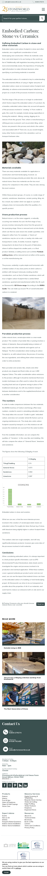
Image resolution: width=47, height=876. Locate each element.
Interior (4, 798)
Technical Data (30, 818)
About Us (28, 816)
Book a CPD (29, 822)
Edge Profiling (30, 804)
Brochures (28, 820)
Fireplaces (28, 808)
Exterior (5, 796)
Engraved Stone (30, 810)
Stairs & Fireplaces (8, 802)
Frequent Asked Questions (11, 822)
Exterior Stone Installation (11, 824)
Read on (40, 604)
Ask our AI (6, 818)
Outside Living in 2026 (12, 648)
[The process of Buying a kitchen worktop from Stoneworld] (23, 663)
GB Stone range (20, 285)
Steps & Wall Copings (10, 804)
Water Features (30, 806)
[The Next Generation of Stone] (23, 695)
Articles (4, 820)
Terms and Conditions (32, 826)
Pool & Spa (6, 800)
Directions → (6, 778)
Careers (27, 824)
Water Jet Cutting (31, 802)
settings (18, 868)
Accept (6, 872)
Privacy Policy (29, 828)
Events (4, 816)
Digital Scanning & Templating (31, 797)
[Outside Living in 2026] (23, 634)
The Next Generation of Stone (16, 709)
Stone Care (6, 806)
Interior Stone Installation (11, 826)
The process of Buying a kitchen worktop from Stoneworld (22, 678)
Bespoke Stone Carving (33, 800)
